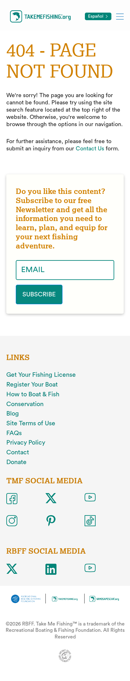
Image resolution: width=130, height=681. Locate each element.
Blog (12, 413)
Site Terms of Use (30, 423)
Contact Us (90, 148)
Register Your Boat (32, 384)
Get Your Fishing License (41, 375)
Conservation (25, 404)
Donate (16, 462)
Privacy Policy (25, 442)
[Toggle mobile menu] (120, 16)
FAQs (14, 433)
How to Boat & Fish (32, 394)
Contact (17, 452)
